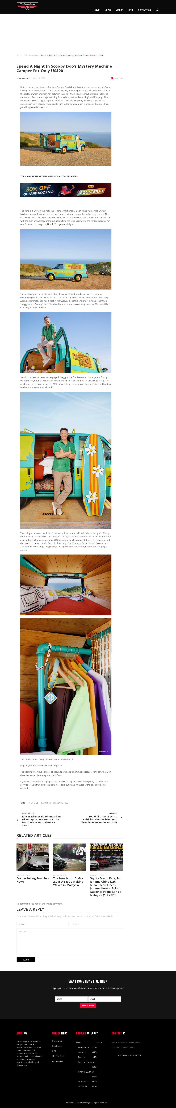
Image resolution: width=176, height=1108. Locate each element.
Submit (26, 959)
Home (97, 10)
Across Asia (57, 1061)
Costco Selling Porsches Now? (32, 879)
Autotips (82, 1052)
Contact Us (144, 10)
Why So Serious (31, 55)
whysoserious (61, 802)
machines (46, 802)
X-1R (130, 10)
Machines (57, 1046)
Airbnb (50, 224)
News (108, 10)
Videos (119, 10)
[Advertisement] (88, 33)
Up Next (113, 813)
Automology (24, 78)
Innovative (57, 1041)
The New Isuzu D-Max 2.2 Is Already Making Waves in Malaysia (68, 881)
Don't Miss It (28, 813)
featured (34, 802)
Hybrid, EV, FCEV (86, 1071)
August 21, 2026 (23, 875)
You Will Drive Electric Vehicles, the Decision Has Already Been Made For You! (99, 819)
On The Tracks (59, 1056)
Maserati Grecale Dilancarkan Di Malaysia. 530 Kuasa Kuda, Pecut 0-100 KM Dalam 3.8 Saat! (41, 821)
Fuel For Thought (86, 1062)
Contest (82, 1057)
